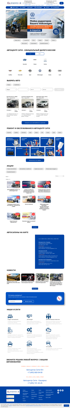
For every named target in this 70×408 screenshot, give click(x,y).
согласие (10, 405)
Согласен (66, 405)
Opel (36, 5)
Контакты (41, 399)
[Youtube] (62, 390)
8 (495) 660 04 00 (41, 254)
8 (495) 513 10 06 (41, 262)
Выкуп (46, 40)
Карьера (40, 397)
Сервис (40, 40)
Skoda (49, 5)
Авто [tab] (30, 53)
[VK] (60, 390)
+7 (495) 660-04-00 (35, 372)
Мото (33, 40)
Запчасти (33, 392)
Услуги (32, 398)
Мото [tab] (40, 53)
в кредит (16, 111)
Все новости (35, 288)
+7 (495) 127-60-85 (49, 4)
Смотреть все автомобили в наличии (35, 122)
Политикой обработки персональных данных (34, 405)
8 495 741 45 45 (41, 245)
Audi (52, 5)
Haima (54, 5)
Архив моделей (49, 390)
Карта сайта (48, 397)
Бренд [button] (7, 176)
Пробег (42, 5)
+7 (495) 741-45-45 (35, 383)
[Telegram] (58, 390)
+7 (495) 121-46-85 (27, 4)
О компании (41, 395)
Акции (40, 390)
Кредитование (34, 394)
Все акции (35, 227)
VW (46, 5)
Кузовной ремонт (44, 43)
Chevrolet (33, 5)
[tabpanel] (35, 66)
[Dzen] (58, 392)
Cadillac (29, 5)
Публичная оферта (49, 392)
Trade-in (53, 40)
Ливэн (39, 5)
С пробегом (26, 40)
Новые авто (17, 40)
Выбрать (59, 89)
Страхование (34, 43)
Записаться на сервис (35, 160)
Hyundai (25, 5)
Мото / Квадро (26, 396)
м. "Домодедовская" (28, 2)
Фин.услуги (24, 43)
